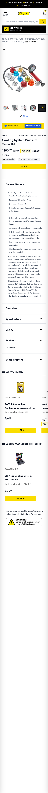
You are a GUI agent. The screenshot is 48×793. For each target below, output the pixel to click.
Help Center (39, 2)
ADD (25, 166)
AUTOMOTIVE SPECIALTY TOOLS (31, 39)
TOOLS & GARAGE (9, 39)
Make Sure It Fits (33, 126)
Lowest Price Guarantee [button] (30, 159)
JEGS (4, 135)
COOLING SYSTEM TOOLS (12, 42)
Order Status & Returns (15, 2)
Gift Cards (28, 2)
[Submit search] (42, 21)
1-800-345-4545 (25, 5)
